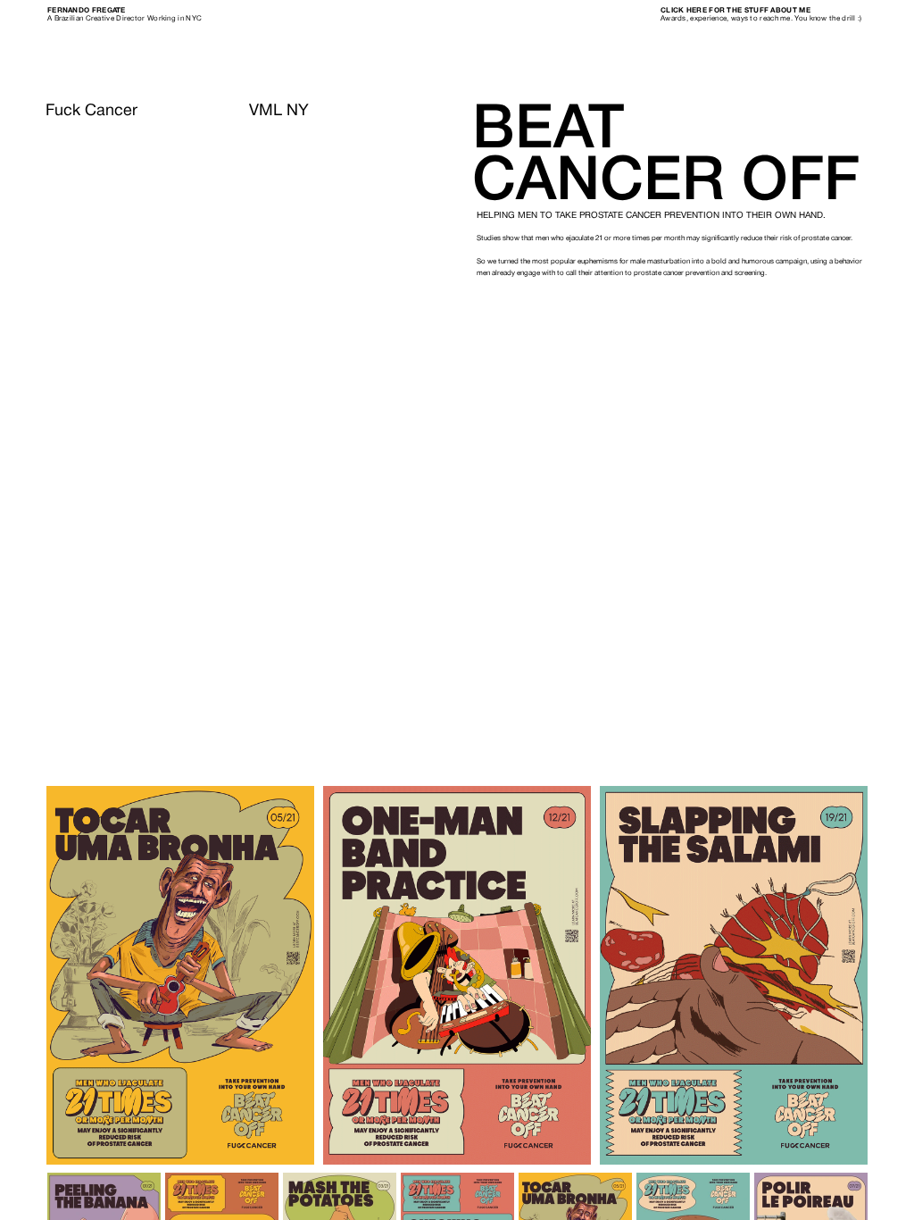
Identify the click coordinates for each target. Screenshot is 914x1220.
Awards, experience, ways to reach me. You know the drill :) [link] (761, 18)
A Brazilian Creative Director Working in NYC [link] (124, 18)
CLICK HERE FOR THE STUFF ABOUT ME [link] (735, 10)
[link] (86, 11)
